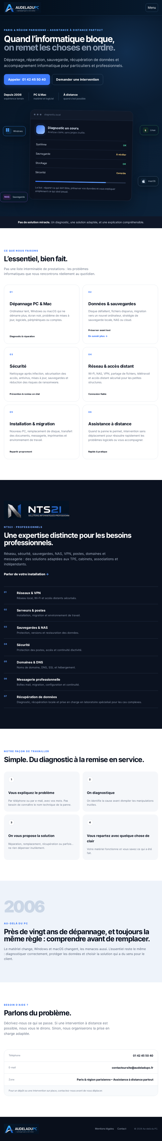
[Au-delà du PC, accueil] (25, 7)
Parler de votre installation (26, 574)
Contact (121, 1128)
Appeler (27, 79)
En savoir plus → (97, 336)
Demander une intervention (77, 79)
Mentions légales (104, 1128)
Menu (152, 8)
